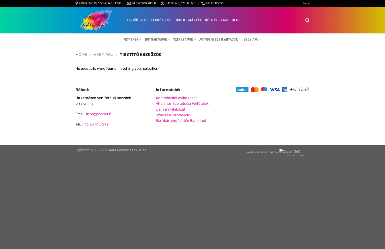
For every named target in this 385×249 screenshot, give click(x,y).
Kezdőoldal (137, 20)
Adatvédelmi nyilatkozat (176, 98)
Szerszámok (183, 39)
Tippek (179, 20)
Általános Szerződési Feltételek (182, 103)
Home (81, 54)
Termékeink (161, 20)
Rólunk (211, 20)
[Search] (307, 20)
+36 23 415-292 (95, 124)
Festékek (131, 39)
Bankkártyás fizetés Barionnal (181, 121)
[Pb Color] (98, 20)
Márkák (195, 20)
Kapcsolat (230, 20)
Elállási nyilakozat (170, 109)
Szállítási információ (173, 115)
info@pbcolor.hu (100, 114)
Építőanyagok (155, 39)
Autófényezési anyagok (218, 39)
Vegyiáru (251, 39)
